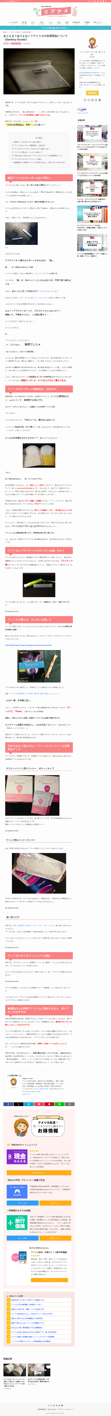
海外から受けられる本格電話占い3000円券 (26, 1318)
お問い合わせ (52, 1409)
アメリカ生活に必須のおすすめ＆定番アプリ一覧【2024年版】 (34, 1332)
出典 (6, 247)
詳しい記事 (23, 1238)
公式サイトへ (55, 1203)
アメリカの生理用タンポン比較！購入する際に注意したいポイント (34, 693)
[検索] (106, 1)
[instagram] (94, 1)
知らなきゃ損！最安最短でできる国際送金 (26, 1327)
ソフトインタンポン (40, 297)
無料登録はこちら (39, 1172)
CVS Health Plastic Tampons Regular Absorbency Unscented (28, 645)
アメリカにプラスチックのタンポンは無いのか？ (32, 149)
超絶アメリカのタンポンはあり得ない (28, 142)
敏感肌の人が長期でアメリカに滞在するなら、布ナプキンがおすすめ (39, 162)
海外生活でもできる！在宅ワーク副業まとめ (27, 1300)
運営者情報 (92, 93)
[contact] (103, 1)
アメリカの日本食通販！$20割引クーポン (26, 1304)
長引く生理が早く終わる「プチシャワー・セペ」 (31, 925)
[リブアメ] (55, 11)
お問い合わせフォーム (86, 85)
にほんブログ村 (82, 113)
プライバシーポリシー (65, 1409)
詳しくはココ (95, 68)
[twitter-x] (92, 1)
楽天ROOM (83, 72)
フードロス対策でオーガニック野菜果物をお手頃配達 (30, 1341)
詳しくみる (23, 1203)
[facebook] (89, 1)
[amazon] (97, 1)
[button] (8, 1104)
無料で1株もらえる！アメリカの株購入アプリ (28, 1323)
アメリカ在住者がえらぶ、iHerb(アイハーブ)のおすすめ (31, 1313)
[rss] (100, 1)
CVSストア (51, 636)
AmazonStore (93, 72)
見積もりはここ (55, 1238)
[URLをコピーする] (70, 1104)
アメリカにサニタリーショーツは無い (28, 159)
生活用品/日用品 (16, 43)
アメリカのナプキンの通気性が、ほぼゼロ (29, 145)
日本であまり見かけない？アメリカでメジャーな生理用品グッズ (38, 155)
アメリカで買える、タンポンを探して (28, 152)
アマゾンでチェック (49, 1280)
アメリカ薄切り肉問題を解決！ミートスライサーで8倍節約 (33, 1337)
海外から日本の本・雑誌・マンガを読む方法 (27, 1309)
